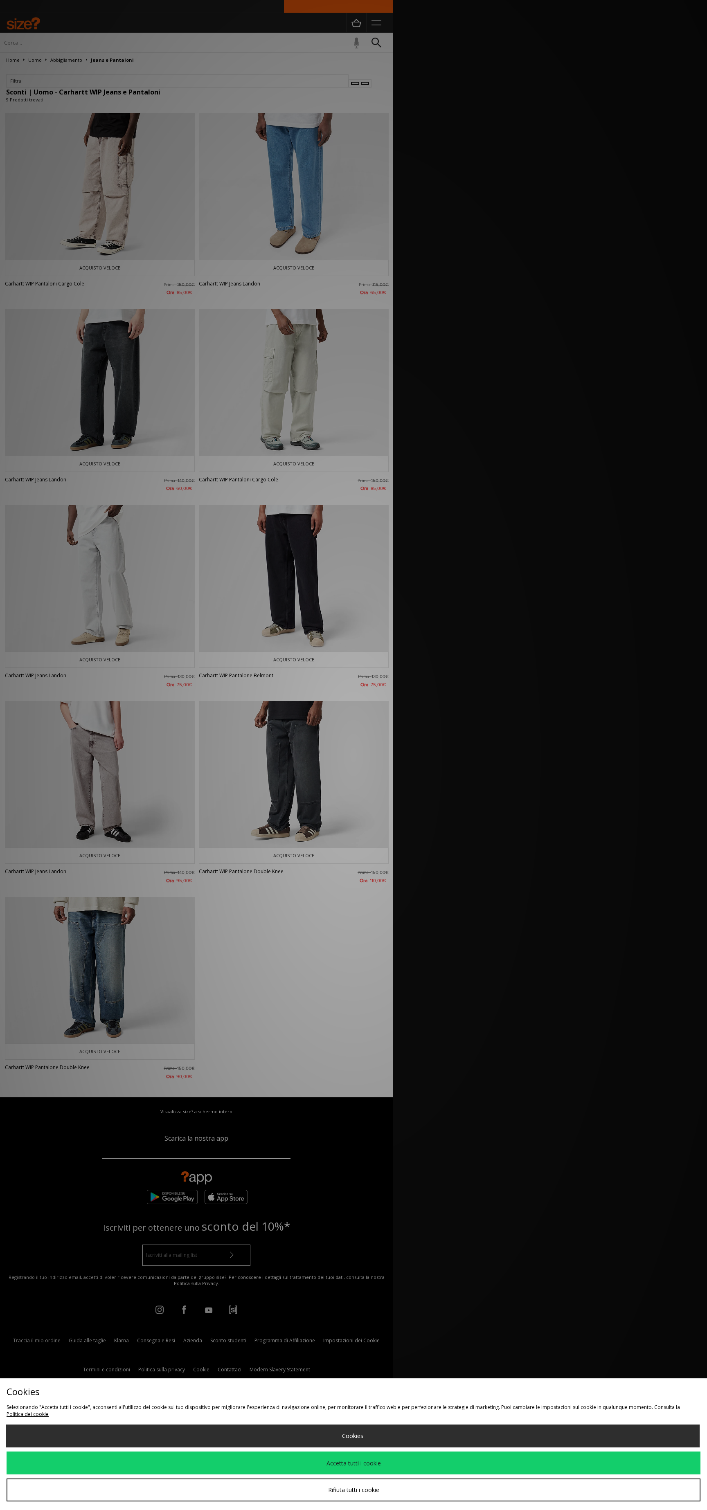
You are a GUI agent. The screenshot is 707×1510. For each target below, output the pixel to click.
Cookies (352, 1436)
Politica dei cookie (28, 1414)
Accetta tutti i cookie (353, 1463)
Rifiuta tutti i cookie (353, 1490)
